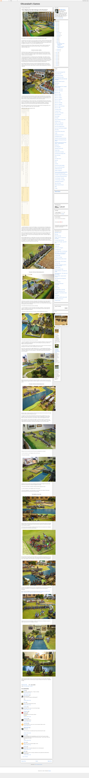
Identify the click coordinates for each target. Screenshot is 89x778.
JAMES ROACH (26, 727)
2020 (57, 28)
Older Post (50, 761)
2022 (57, 25)
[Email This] (31, 684)
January (58, 50)
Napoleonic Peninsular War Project (60, 138)
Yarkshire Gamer (57, 300)
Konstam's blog (57, 263)
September (59, 35)
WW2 (56, 186)
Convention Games (58, 109)
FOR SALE (56, 117)
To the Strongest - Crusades (59, 178)
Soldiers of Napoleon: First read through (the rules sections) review (57, 348)
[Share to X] (32, 684)
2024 (57, 22)
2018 (57, 31)
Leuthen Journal (57, 267)
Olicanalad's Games (30, 4)
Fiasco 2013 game (58, 114)
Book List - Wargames (58, 104)
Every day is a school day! (59, 112)
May (58, 39)
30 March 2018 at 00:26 (27, 721)
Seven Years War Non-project (60, 167)
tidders (25, 742)
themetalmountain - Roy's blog (60, 289)
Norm (24, 702)
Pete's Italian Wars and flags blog (60, 278)
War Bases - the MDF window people (61, 297)
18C (55, 70)
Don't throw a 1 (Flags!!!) (59, 247)
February (58, 49)
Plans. (56, 156)
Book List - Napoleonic (58, 99)
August (58, 36)
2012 (57, 59)
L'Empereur (25, 711)
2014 (57, 56)
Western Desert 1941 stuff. (59, 184)
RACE (25, 751)
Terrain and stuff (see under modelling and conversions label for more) (61, 172)
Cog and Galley (57, 244)
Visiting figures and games (59, 181)
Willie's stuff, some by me (59, 298)
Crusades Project (58, 111)
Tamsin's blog (57, 287)
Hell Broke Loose (57, 121)
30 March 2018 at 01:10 (27, 725)
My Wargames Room (58, 136)
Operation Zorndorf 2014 (59, 148)
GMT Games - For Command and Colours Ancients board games (60, 253)
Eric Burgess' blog (58, 249)
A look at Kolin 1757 (58, 73)
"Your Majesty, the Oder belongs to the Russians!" (60, 44)
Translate (62, 213)
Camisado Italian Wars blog (59, 240)
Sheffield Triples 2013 (58, 168)
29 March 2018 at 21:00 (27, 716)
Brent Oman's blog (58, 235)
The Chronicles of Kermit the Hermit (61, 176)
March (58, 42)
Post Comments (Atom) (38, 764)
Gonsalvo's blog (57, 255)
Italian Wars (57, 129)
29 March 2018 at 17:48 (27, 709)
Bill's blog (56, 234)
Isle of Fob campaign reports (59, 126)
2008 (57, 65)
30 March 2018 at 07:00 (27, 740)
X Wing (56, 188)
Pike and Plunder (57, 155)
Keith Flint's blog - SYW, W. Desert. (60, 261)
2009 (57, 63)
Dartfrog (25, 746)
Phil (24, 690)
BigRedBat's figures (58, 232)
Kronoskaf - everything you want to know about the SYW (60, 265)
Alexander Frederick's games (59, 81)
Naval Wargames (57, 146)
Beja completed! (58, 315)
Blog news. (56, 84)
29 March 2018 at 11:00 (27, 700)
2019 (57, 29)
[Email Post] (29, 684)
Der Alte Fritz (57, 246)
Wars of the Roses (58, 183)
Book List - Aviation (58, 94)
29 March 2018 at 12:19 (27, 704)
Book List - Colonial (58, 95)
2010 (57, 62)
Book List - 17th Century (59, 90)
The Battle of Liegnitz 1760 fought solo (61, 174)
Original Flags (57, 150)
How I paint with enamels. (59, 124)
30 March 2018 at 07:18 (27, 744)
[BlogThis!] (31, 684)
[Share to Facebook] (33, 684)
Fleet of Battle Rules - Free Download (61, 251)
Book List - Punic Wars (58, 102)
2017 (57, 52)
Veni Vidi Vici (57, 295)
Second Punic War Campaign (59, 165)
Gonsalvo (25, 706)
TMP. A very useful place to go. (60, 291)
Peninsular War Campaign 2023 (60, 153)
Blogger (50, 770)
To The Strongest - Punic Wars (60, 179)
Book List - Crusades (58, 97)
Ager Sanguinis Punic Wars (59, 77)
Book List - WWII (57, 107)
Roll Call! (56, 160)
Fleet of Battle (57, 116)
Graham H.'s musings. (58, 257)
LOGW (56, 133)
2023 (57, 24)
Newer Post (23, 761)
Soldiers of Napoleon (58, 170)
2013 (57, 58)
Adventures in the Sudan (59, 75)
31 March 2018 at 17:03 (27, 754)
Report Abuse (57, 191)
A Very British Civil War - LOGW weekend (60, 47)
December (59, 32)
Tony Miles (25, 723)
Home (37, 761)
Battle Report (57, 83)
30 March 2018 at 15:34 (27, 749)
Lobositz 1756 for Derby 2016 (60, 131)
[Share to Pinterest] (34, 684)
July (57, 38)
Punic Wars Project (58, 158)
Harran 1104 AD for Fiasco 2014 (60, 119)
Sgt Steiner (25, 718)
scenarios (56, 163)
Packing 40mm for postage (59, 151)
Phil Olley (56, 280)
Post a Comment (25, 756)
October (58, 33)
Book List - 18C (57, 92)
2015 (57, 55)
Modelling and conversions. (59, 134)
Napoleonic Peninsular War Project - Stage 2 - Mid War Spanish (61, 143)
